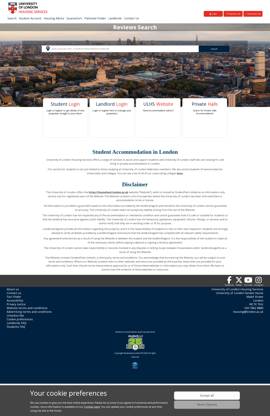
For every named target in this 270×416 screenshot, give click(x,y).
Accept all (207, 395)
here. (180, 173)
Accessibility (15, 300)
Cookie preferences (20, 319)
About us (13, 289)
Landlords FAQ (16, 323)
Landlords (115, 18)
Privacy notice (16, 304)
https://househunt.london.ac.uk (108, 192)
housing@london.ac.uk (248, 312)
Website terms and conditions (27, 308)
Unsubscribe (15, 315)
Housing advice (54, 18)
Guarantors (74, 18)
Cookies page (92, 407)
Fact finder (14, 297)
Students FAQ (16, 327)
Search (12, 18)
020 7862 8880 (254, 308)
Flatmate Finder (95, 18)
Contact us (14, 293)
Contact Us (131, 18)
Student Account (30, 18)
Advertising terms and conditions (29, 312)
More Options (207, 404)
